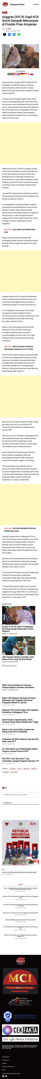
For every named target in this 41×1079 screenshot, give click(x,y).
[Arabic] (9, 74)
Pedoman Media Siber (8, 1066)
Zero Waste (14, 772)
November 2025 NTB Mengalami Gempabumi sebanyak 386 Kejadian (19, 872)
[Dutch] (15, 74)
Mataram (33, 768)
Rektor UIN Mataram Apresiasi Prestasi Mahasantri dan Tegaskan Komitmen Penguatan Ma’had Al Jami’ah (19, 700)
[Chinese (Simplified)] (12, 74)
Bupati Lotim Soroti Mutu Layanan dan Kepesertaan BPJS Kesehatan (18, 730)
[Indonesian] (25, 74)
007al (9, 29)
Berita (5, 12)
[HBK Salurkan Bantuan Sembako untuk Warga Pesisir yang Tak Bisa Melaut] (18, 645)
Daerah (19, 768)
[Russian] (31, 74)
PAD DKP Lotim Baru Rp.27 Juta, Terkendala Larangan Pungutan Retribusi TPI (20, 759)
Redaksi (4, 1063)
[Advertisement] (20, 143)
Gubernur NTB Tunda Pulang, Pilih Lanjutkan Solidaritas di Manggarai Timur (20, 711)
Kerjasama (26, 768)
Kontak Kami (5, 1060)
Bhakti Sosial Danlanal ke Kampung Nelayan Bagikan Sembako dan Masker (18, 686)
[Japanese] (28, 74)
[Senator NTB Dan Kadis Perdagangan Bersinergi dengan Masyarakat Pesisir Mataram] (18, 615)
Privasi (4, 1070)
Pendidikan (6, 772)
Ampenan (12, 768)
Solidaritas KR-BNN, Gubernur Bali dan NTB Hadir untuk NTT (20, 740)
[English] (18, 74)
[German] (22, 74)
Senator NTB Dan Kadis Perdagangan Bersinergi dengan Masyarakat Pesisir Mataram (18, 628)
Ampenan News (17, 4)
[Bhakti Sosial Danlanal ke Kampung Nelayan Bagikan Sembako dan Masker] (18, 673)
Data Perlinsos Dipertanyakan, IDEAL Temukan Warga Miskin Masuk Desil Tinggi (20, 721)
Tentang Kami (5, 1057)
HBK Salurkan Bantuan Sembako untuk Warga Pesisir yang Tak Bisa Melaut (18, 658)
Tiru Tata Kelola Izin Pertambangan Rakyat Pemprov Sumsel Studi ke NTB (20, 750)
